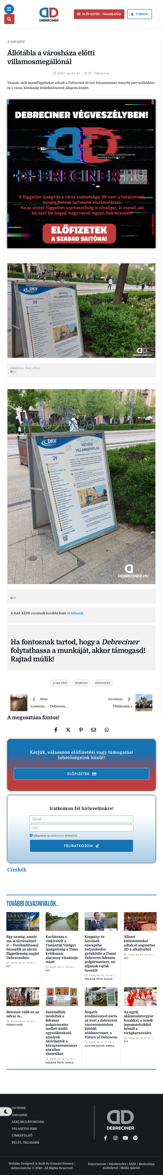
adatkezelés (57, 835)
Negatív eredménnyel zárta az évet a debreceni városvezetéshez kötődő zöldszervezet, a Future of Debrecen (101, 1024)
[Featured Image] (22, 921)
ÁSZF (132, 1164)
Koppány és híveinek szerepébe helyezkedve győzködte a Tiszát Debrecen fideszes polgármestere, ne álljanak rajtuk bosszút (100, 953)
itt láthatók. (75, 613)
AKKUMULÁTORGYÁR (28, 1121)
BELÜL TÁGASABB (25, 1142)
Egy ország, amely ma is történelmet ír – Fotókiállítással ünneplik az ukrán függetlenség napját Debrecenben (22, 947)
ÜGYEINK (19, 1108)
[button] (99, 14)
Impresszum (97, 1164)
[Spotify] (135, 1138)
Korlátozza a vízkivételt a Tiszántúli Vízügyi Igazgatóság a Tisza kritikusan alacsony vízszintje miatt (62, 949)
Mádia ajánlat (130, 1167)
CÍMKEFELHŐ (22, 1135)
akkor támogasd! (118, 651)
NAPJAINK (19, 1115)
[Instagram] (115, 1138)
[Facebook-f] (105, 1138)
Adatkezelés (117, 1164)
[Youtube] (125, 1138)
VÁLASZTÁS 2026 (24, 1128)
